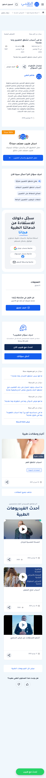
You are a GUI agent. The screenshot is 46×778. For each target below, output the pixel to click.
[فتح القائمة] (42, 4)
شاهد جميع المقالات (23, 492)
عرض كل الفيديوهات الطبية (23, 668)
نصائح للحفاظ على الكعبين (29, 193)
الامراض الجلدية (19, 13)
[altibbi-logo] (30, 4)
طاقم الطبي (29, 75)
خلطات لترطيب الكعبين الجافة (27, 199)
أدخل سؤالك (23, 356)
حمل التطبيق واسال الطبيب (25, 157)
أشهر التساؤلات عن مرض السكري (25, 638)
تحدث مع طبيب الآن (23, 347)
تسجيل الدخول (7, 4)
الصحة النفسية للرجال (30, 542)
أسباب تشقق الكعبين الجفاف (27, 187)
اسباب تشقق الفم (34, 462)
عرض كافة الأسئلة (23, 422)
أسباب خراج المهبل (31, 590)
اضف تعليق (21, 307)
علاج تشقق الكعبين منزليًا (26, 181)
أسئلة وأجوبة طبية (32, 13)
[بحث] (16, 4)
